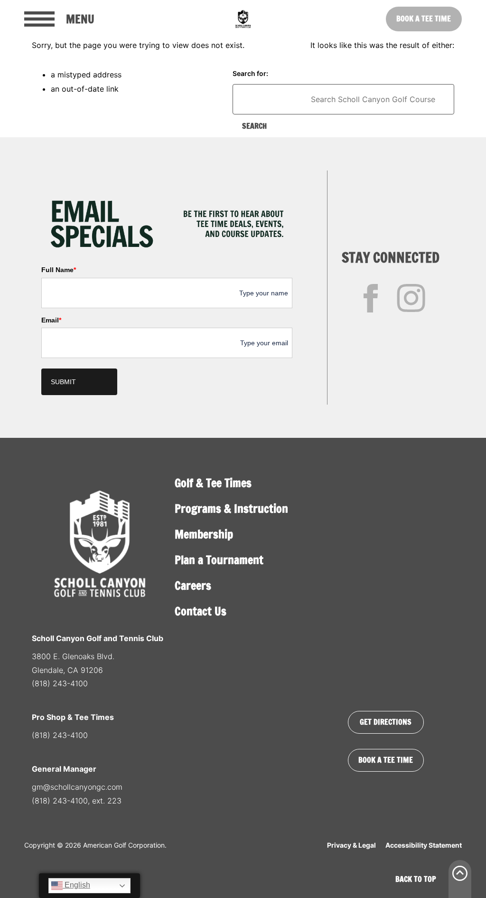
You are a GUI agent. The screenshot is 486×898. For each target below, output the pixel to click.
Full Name (58, 270)
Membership (204, 534)
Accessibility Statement (423, 845)
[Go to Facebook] (370, 298)
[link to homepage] (243, 19)
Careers (193, 585)
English (76, 885)
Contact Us (200, 611)
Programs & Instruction (231, 508)
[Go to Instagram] (411, 298)
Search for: (250, 73)
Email (51, 320)
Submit (63, 382)
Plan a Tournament (219, 560)
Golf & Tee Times (213, 483)
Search (254, 126)
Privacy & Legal (351, 845)
